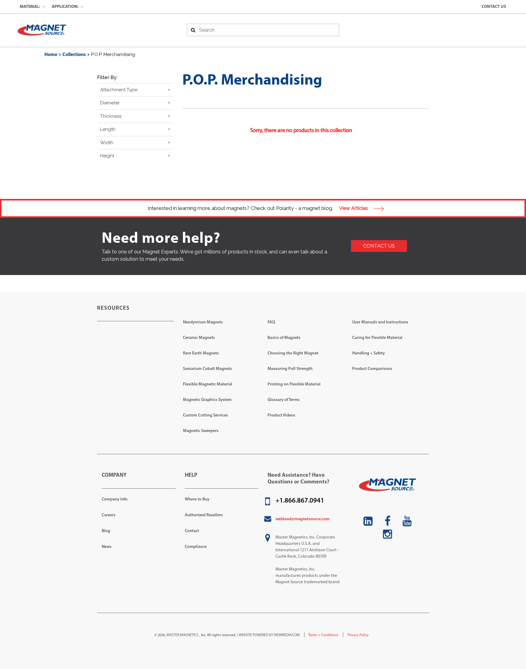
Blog (106, 531)
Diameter (110, 103)
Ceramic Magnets (199, 338)
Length (107, 129)
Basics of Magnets (284, 338)
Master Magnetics (182, 635)
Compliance (196, 547)
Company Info (115, 499)
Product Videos (281, 415)
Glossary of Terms (284, 400)
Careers (108, 515)
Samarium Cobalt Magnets (207, 369)
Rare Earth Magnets (201, 353)
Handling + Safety (368, 353)
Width (106, 142)
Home (50, 54)
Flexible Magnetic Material (207, 384)
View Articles (354, 208)
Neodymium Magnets (203, 322)
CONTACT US (379, 246)
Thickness (110, 116)
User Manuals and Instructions (380, 322)
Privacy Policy (358, 635)
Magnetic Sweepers (201, 431)
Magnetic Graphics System (207, 400)
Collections (74, 54)
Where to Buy (197, 499)
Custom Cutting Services (205, 415)
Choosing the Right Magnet (293, 353)
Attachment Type (118, 89)
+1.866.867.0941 (299, 501)
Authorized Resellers (204, 515)
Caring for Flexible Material (377, 338)
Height (107, 156)
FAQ (271, 322)
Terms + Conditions (323, 635)
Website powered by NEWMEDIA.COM (269, 635)
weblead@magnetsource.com (302, 519)
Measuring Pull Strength (290, 369)
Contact (192, 531)
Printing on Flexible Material (294, 384)
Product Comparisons (372, 369)
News (106, 547)
